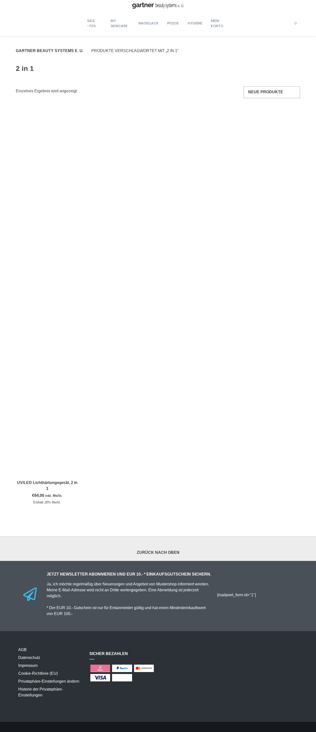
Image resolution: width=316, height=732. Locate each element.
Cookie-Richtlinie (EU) (38, 673)
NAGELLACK (148, 23)
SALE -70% (91, 23)
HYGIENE (195, 23)
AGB (22, 650)
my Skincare (119, 23)
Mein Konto (217, 23)
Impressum (28, 665)
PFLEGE (173, 23)
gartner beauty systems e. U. (49, 51)
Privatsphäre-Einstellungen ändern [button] (48, 681)
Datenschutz (29, 657)
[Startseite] (158, 5)
